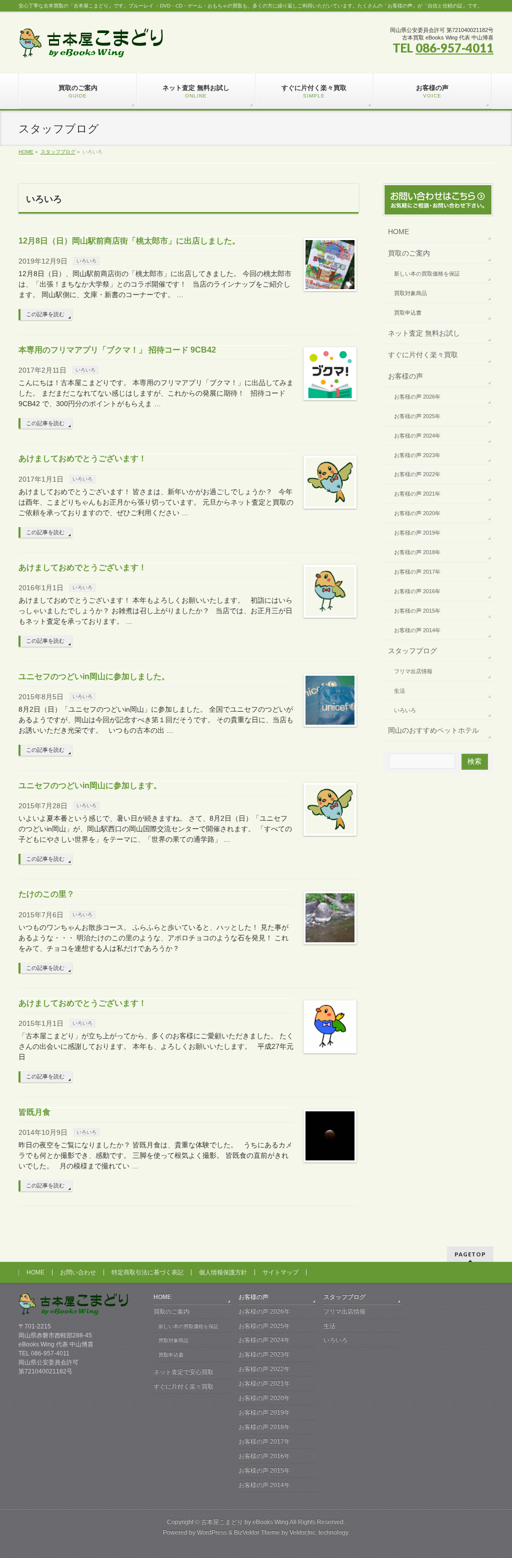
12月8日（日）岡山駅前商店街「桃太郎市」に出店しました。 (129, 241)
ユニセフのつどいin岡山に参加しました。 (94, 676)
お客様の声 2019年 (417, 533)
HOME (398, 232)
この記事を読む (45, 314)
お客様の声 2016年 (417, 591)
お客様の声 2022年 (417, 474)
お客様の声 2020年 (417, 513)
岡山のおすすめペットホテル (433, 730)
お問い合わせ (78, 1272)
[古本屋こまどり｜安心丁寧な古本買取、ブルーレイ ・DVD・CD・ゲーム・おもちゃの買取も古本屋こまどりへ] (91, 47)
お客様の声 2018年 (417, 552)
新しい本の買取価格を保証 (427, 274)
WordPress (212, 1532)
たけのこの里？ (46, 894)
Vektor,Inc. (303, 1532)
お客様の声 (405, 376)
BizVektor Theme (257, 1532)
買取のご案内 (409, 253)
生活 (399, 691)
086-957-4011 (455, 48)
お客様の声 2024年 (417, 436)
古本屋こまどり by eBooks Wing (244, 1521)
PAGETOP (470, 1254)
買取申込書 (408, 313)
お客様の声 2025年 (417, 416)
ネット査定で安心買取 (184, 1371)
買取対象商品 (410, 293)
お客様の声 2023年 (417, 455)
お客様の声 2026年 (417, 397)
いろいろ (86, 261)
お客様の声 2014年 (417, 630)
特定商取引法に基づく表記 (148, 1272)
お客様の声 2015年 (417, 611)
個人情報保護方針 (223, 1272)
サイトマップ (280, 1272)
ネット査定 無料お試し (424, 333)
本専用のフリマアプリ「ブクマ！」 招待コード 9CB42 (117, 350)
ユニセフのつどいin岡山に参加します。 (90, 785)
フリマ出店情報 (413, 671)
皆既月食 (34, 1112)
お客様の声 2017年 (417, 572)
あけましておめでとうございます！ (82, 458)
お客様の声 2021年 (417, 494)
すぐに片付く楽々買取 (423, 355)
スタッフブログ (412, 651)
